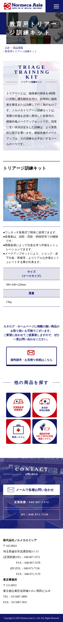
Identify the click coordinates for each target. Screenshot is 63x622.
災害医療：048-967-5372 (31, 502)
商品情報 (18, 47)
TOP (7, 47)
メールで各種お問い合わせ (35, 490)
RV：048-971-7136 (34, 514)
